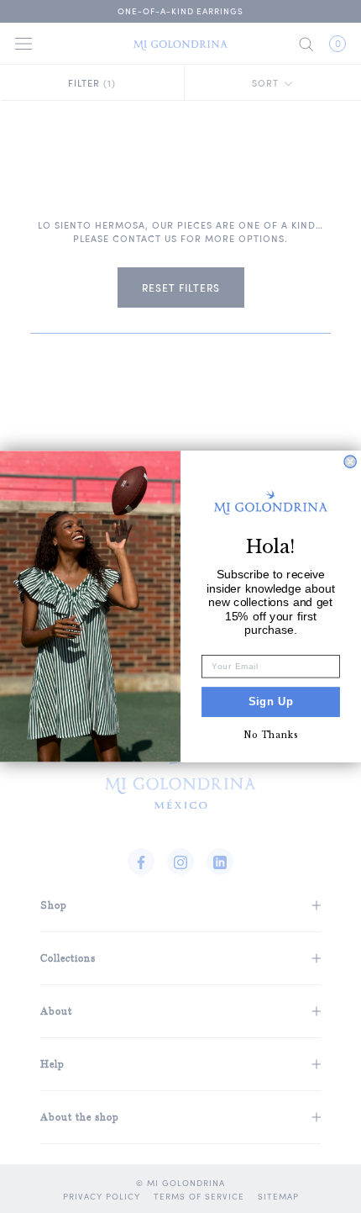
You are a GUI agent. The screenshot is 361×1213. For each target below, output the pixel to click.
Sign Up (271, 702)
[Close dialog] (350, 461)
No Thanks (271, 735)
